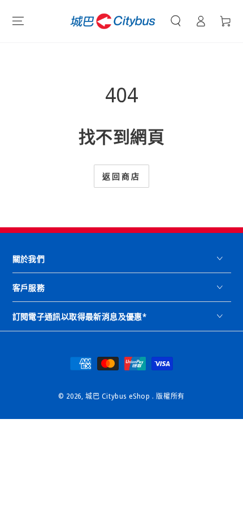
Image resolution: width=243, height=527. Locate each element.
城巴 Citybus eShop (118, 396)
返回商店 (121, 176)
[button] (175, 21)
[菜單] (18, 21)
